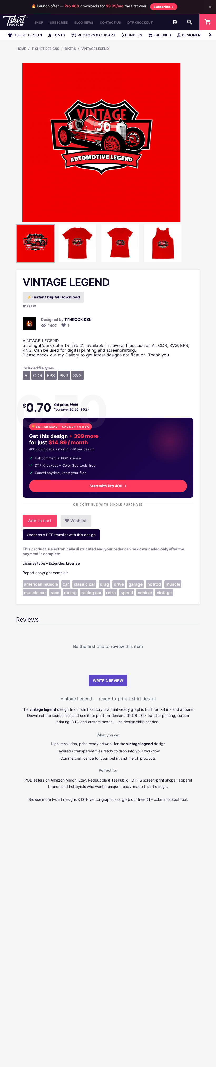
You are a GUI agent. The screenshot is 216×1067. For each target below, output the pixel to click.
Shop (38, 23)
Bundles (133, 35)
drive (119, 584)
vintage (164, 592)
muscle (173, 584)
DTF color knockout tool (166, 799)
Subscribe (59, 23)
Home (21, 49)
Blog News (83, 23)
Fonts (59, 35)
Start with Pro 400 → (108, 486)
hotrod (154, 584)
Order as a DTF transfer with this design (61, 534)
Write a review (108, 680)
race (55, 592)
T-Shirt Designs (45, 49)
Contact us (110, 23)
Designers (192, 35)
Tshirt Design (28, 35)
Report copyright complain (45, 572)
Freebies (162, 35)
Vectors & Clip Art (96, 35)
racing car (91, 592)
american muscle (41, 584)
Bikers (70, 49)
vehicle (145, 592)
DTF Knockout (140, 23)
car (66, 584)
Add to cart (39, 520)
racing (70, 592)
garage (136, 584)
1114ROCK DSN (77, 319)
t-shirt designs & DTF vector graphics (84, 799)
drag (104, 584)
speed (127, 592)
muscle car (35, 592)
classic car (84, 584)
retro (111, 592)
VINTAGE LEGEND (95, 49)
